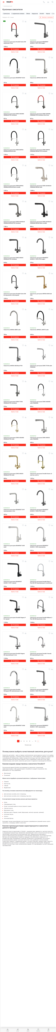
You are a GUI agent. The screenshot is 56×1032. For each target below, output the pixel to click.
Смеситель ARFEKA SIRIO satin (12, 329)
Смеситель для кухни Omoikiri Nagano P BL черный (15, 618)
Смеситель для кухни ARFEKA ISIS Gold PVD (41, 294)
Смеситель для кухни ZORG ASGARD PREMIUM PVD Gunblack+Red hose (40, 114)
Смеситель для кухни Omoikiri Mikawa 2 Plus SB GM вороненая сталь (41, 618)
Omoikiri (42, 13)
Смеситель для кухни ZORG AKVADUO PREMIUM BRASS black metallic (40, 222)
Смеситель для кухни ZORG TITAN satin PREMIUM (41, 366)
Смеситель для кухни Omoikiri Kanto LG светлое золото (41, 474)
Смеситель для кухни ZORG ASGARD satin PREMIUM (40, 402)
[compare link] (48, 2)
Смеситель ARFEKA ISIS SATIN (38, 77)
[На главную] (10, 1)
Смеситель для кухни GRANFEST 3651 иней (14, 546)
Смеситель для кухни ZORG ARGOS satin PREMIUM (40, 438)
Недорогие (35, 13)
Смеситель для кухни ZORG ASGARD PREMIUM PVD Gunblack (14, 114)
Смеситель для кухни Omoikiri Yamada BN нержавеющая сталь (40, 654)
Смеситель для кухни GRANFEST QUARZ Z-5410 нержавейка (39, 546)
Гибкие (28, 13)
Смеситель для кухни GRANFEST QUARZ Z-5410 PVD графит (39, 258)
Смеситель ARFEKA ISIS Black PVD (13, 365)
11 (35, 741)
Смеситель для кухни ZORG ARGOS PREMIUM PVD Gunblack (13, 258)
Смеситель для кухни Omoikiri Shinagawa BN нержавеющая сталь (13, 690)
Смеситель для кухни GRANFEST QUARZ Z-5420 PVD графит (39, 510)
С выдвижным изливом (18, 13)
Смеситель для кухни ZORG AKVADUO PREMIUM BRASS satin (40, 186)
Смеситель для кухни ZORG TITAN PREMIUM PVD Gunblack (13, 402)
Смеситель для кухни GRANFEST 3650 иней (14, 726)
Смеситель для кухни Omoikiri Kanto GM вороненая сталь (15, 42)
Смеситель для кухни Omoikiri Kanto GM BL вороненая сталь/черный (15, 294)
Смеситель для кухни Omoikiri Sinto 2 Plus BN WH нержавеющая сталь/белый (41, 582)
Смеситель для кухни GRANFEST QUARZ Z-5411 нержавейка (39, 726)
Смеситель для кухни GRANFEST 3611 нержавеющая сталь (14, 510)
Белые (53, 13)
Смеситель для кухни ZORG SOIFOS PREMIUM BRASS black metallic (13, 186)
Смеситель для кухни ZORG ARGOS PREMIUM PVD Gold (13, 474)
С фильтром (6, 13)
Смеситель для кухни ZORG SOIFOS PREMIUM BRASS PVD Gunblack (40, 150)
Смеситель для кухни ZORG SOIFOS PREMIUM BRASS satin (13, 150)
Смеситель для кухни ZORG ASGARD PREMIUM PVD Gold (14, 438)
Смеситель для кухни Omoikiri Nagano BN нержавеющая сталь (14, 654)
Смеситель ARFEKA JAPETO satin (39, 329)
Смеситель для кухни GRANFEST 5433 (14, 77)
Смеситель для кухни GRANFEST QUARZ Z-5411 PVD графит (39, 42)
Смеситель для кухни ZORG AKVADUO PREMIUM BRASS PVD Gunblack (14, 222)
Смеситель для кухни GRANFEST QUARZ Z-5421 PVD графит (39, 690)
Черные (48, 13)
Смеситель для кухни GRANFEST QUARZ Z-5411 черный (13, 582)
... (32, 741)
